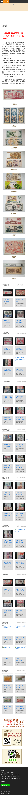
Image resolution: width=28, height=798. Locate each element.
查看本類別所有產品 (21, 285)
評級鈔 (5, 671)
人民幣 (5, 574)
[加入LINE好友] (5, 785)
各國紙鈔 (6, 526)
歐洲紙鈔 (6, 430)
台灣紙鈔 (6, 333)
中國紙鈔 (6, 285)
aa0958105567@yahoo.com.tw (12, 778)
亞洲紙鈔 (6, 381)
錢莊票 (5, 623)
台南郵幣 (10, 722)
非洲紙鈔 (6, 478)
